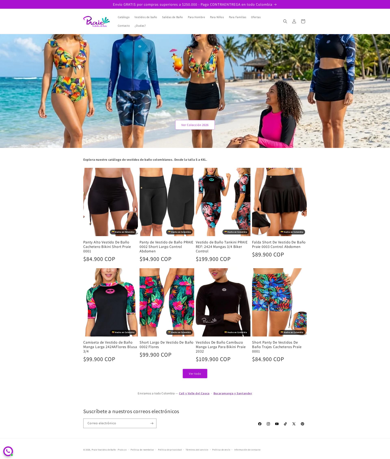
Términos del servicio (197, 449)
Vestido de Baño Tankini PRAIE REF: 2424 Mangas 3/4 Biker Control (222, 246)
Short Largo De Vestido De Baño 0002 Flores (167, 344)
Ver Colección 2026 (195, 125)
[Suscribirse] (151, 423)
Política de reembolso (142, 449)
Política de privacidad (170, 449)
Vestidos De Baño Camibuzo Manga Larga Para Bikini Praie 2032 (221, 346)
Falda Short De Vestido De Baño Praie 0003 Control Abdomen (279, 244)
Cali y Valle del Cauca (194, 393)
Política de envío (221, 449)
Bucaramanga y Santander (232, 393)
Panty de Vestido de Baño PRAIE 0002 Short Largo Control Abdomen (167, 246)
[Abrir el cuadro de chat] (8, 451)
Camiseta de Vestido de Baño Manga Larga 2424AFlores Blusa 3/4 (110, 346)
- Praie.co (122, 449)
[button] (285, 21)
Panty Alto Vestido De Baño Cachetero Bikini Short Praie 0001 (107, 246)
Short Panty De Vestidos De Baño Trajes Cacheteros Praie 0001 (277, 346)
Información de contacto (247, 449)
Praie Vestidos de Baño (104, 449)
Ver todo (195, 373)
